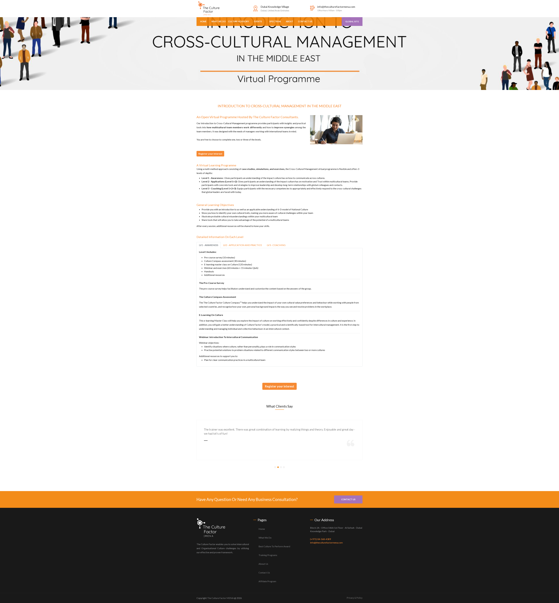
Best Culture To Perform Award (274, 546)
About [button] (289, 21)
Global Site (352, 21)
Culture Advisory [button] (238, 21)
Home (203, 21)
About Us (263, 563)
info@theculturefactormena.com (336, 6)
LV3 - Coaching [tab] (276, 245)
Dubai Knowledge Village (275, 6)
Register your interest (210, 153)
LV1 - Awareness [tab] (208, 245)
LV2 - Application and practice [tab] (242, 245)
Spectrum (275, 21)
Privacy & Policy (354, 597)
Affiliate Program (267, 581)
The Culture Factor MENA (220, 598)
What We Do (265, 537)
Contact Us (305, 21)
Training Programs (268, 555)
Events (258, 21)
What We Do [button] (218, 21)
